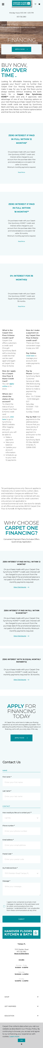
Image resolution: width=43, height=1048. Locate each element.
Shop (7, 997)
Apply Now (20, 49)
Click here (30, 356)
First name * (7, 777)
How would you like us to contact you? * (17, 812)
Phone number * (9, 825)
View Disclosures (20, 587)
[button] (32, 4)
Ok (21, 1040)
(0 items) (39, 4)
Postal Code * (7, 854)
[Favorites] (35, 4)
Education (9, 1016)
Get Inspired (10, 1006)
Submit (21, 919)
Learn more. (14, 1036)
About (15, 25)
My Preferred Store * (10, 868)
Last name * (7, 791)
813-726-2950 (21, 17)
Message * (6, 881)
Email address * (8, 840)
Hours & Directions (21, 954)
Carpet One (5, 25)
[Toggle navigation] (3, 4)
